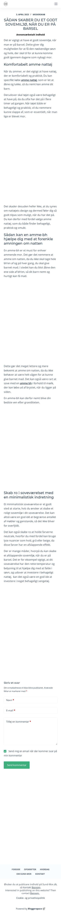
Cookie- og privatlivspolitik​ (30, 897)
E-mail (10, 710)
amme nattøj (29, 80)
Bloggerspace (35, 908)
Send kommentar (16, 765)
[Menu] (55, 3)
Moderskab (39, 14)
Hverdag (44, 869)
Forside (16, 869)
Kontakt (40, 874)
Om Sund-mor (23, 874)
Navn (10, 700)
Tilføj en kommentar (18, 721)
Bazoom (36, 887)
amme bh (26, 383)
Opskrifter (30, 869)
